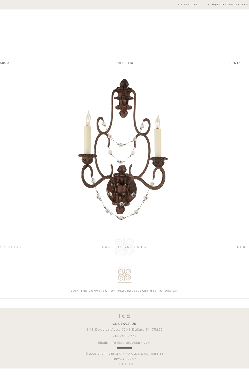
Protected (124, 361)
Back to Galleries (124, 244)
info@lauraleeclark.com (228, 5)
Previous (11, 244)
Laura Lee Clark (124, 33)
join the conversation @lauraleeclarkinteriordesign (124, 288)
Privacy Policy (124, 356)
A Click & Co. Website (145, 351)
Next (243, 244)
